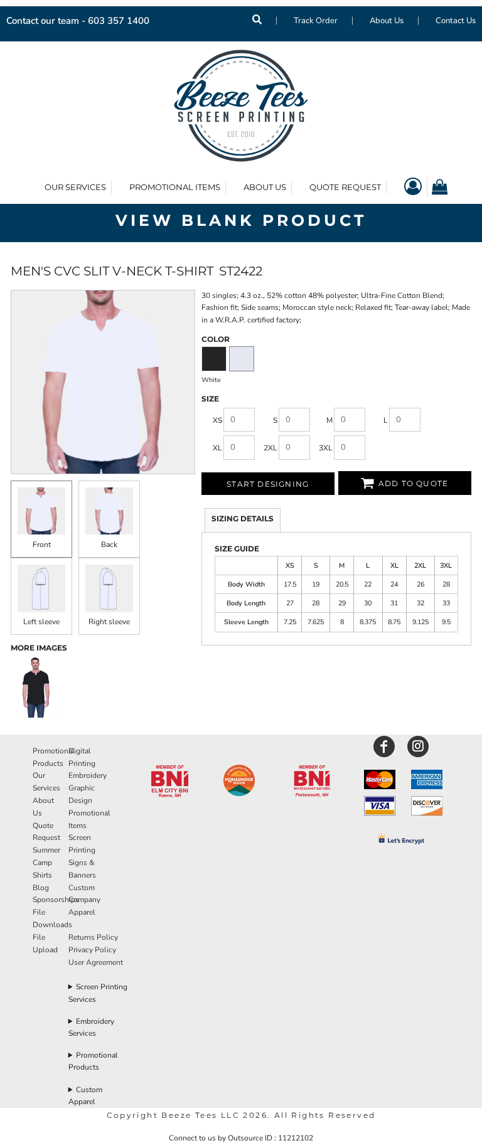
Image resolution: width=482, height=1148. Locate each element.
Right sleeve (109, 622)
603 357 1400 (118, 20)
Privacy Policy (92, 950)
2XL (270, 448)
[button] (169, 782)
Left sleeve (41, 622)
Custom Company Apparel (84, 900)
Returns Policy (93, 937)
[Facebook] (384, 746)
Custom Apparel (85, 1096)
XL (217, 448)
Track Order (316, 20)
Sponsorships (56, 900)
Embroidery (87, 775)
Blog (41, 888)
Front (42, 544)
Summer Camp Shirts (46, 862)
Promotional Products (93, 1061)
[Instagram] (418, 746)
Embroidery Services (91, 1027)
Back (109, 544)
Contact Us (456, 20)
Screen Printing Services (98, 993)
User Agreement (95, 962)
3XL (326, 448)
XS (217, 420)
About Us (387, 20)
